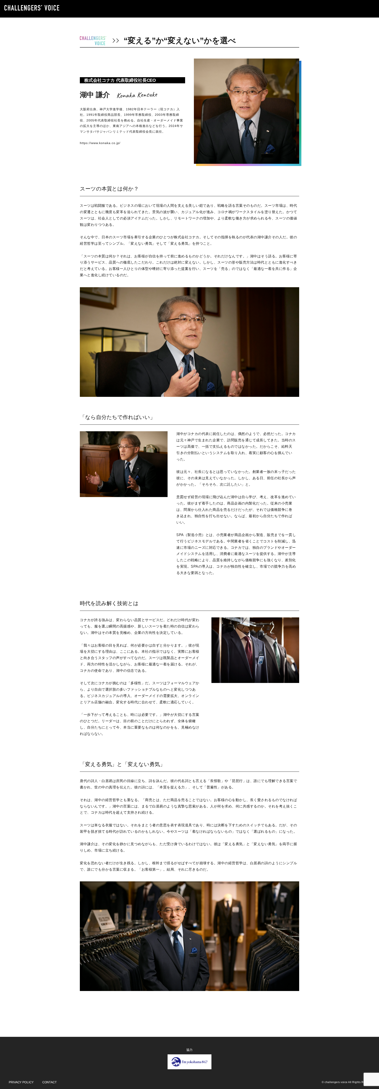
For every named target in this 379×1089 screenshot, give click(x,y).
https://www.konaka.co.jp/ (100, 143)
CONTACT (49, 1082)
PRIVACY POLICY (21, 1082)
